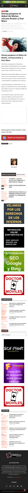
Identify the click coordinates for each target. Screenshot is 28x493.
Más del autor (21, 174)
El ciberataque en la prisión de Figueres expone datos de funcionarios (16, 416)
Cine (9, 9)
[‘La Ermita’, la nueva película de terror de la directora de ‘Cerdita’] (4, 182)
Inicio (2, 9)
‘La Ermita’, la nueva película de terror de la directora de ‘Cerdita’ (17, 180)
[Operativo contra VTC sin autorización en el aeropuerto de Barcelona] (4, 444)
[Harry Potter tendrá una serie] (4, 187)
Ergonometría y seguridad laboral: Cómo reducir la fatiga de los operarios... (17, 305)
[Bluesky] (21, 486)
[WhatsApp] (9, 34)
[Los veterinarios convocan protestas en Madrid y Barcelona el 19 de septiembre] (4, 328)
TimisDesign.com (18, 491)
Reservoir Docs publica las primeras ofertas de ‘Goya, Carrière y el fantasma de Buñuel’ (17, 194)
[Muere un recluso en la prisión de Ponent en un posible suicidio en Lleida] (4, 425)
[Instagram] (10, 486)
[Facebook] (2, 34)
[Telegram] (12, 34)
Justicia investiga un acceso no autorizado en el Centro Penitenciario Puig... (16, 436)
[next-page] (4, 200)
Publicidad (24, 491)
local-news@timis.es (17, 477)
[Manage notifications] (25, 490)
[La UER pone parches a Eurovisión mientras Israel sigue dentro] (4, 315)
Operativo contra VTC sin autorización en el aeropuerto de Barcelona (17, 443)
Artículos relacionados (8, 174)
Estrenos (10, 143)
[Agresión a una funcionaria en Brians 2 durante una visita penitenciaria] (4, 431)
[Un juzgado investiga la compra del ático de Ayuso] (4, 319)
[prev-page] (2, 200)
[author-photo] (14, 165)
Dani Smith (5, 31)
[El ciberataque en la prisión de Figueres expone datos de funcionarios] (4, 418)
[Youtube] (17, 486)
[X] (5, 34)
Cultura (6, 9)
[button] (2, 6)
